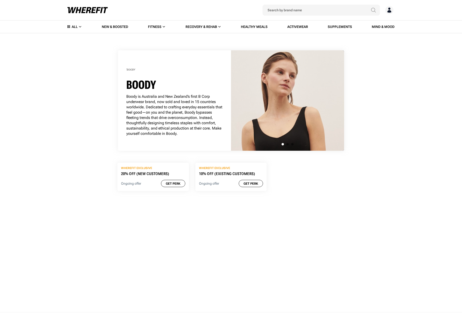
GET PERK (173, 183)
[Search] (373, 10)
